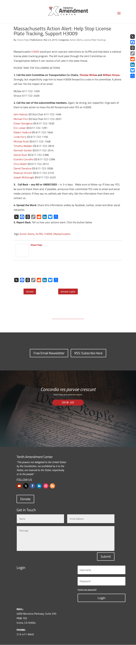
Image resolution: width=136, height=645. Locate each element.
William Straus (111, 75)
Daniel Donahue (23, 168)
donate (30, 291)
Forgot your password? (87, 589)
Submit (106, 556)
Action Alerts (76, 40)
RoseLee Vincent (23, 173)
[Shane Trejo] (22, 255)
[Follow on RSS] (52, 486)
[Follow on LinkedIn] (39, 486)
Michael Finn (21, 119)
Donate (25, 498)
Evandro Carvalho (24, 159)
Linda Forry (20, 137)
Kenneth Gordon (23, 150)
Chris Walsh (20, 164)
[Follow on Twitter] (26, 486)
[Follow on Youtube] (19, 486)
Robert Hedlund (22, 132)
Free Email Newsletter (49, 353)
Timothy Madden (23, 146)
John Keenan (21, 114)
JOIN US (68, 402)
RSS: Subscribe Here (88, 353)
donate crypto (68, 291)
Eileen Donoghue (23, 123)
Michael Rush (21, 141)
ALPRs (39, 234)
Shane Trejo (23, 40)
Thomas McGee (88, 75)
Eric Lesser (20, 128)
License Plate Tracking (94, 40)
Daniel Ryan (20, 155)
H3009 (35, 52)
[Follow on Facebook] (32, 486)
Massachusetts (61, 234)
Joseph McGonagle (24, 177)
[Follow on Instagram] (45, 486)
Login (101, 597)
